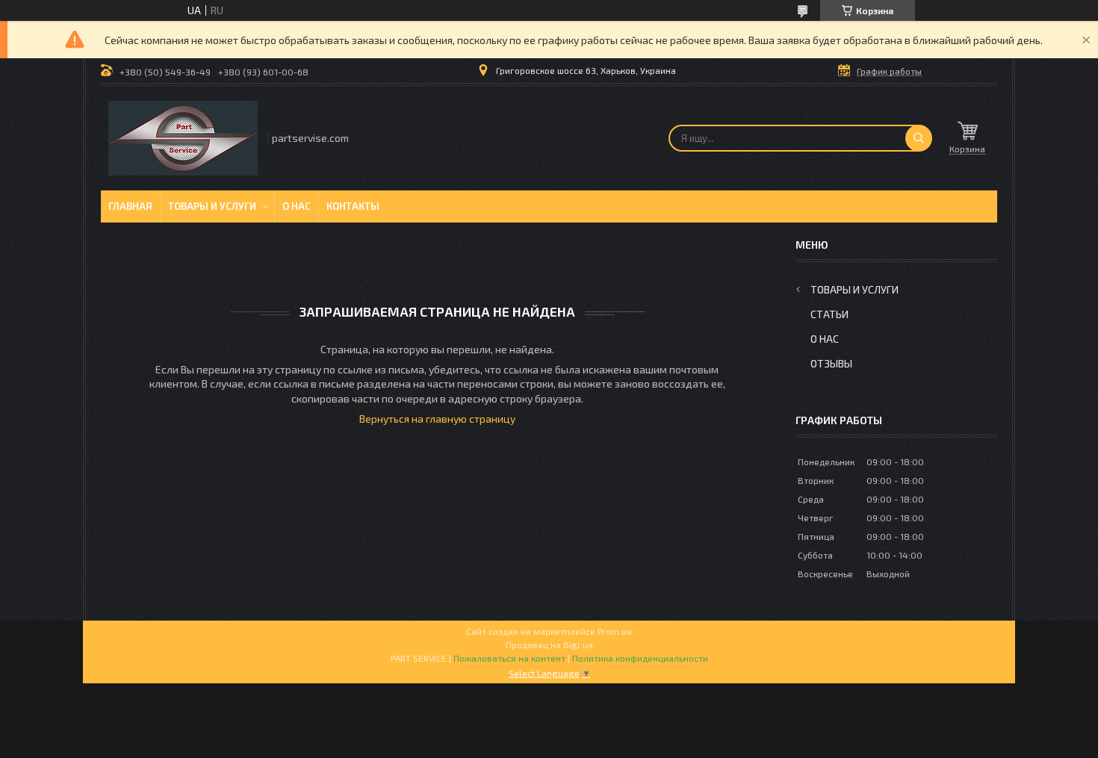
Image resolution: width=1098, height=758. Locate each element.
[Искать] (918, 138)
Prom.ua (615, 631)
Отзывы (831, 363)
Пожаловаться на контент (509, 658)
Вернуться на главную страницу (437, 418)
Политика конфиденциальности (640, 658)
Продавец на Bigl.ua (549, 644)
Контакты (352, 206)
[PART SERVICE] (183, 138)
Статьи (829, 314)
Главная (130, 206)
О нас (296, 206)
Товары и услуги (212, 206)
